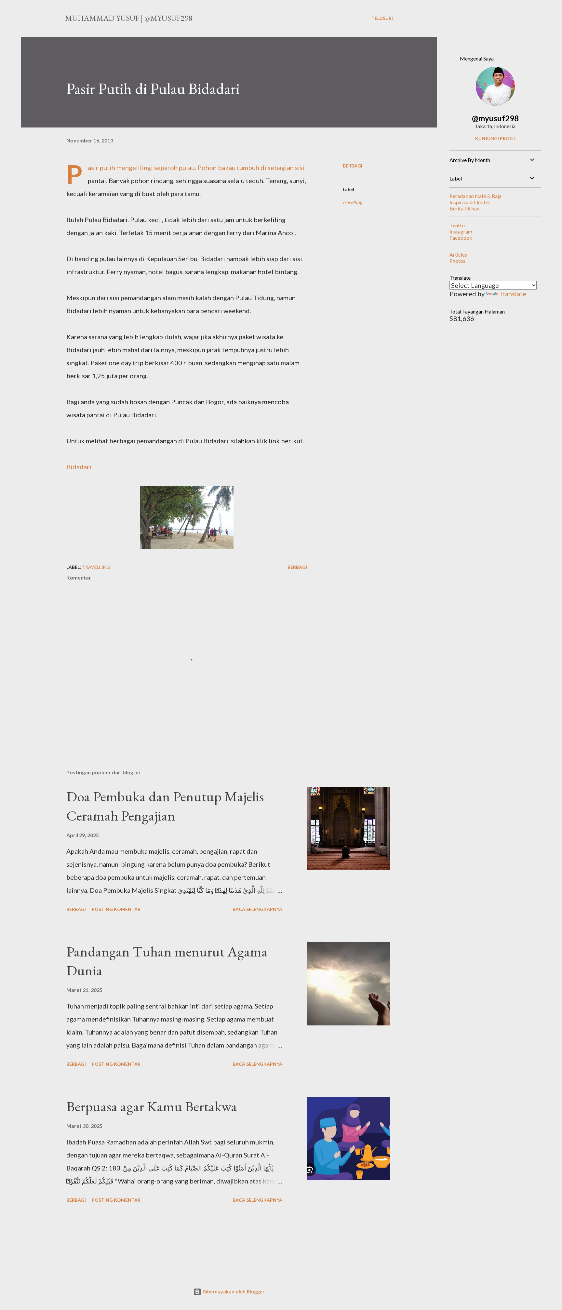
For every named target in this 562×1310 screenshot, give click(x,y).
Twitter (457, 225)
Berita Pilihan (464, 208)
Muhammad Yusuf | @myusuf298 (128, 18)
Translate (512, 294)
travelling (352, 202)
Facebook (460, 237)
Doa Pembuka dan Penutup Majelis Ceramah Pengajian (165, 806)
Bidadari (78, 467)
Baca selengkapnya (257, 909)
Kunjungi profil (495, 138)
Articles (458, 254)
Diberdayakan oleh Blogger (232, 1292)
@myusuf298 (495, 118)
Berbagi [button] (352, 165)
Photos (457, 261)
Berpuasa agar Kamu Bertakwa (151, 1106)
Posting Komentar (116, 909)
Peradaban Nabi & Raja (475, 196)
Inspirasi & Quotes (469, 202)
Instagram (460, 231)
